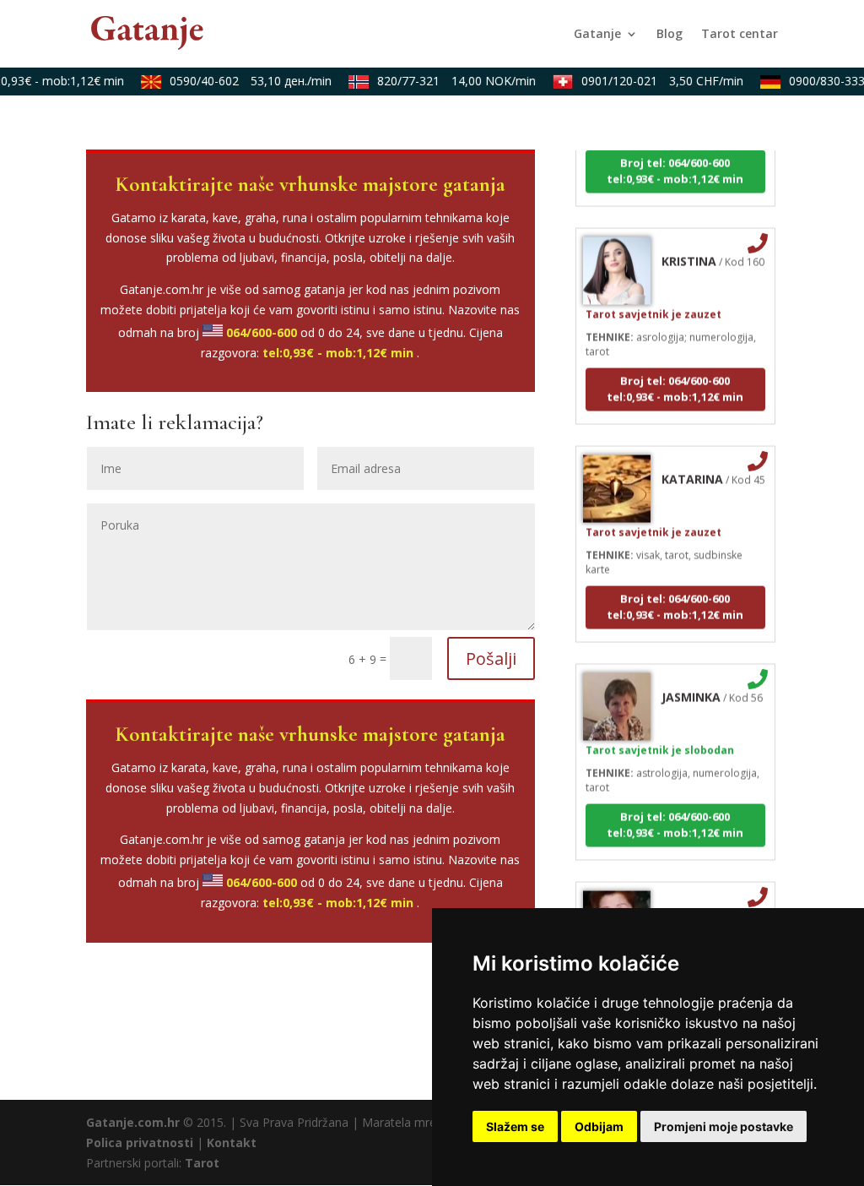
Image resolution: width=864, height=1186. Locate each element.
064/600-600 (261, 332)
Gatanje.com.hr (133, 1122)
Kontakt (231, 1142)
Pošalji (491, 658)
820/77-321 (449, 81)
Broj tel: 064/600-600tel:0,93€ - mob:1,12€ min (675, 162)
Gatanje (597, 34)
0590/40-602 (244, 81)
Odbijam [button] (599, 1126)
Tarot (202, 1163)
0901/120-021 (656, 81)
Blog (669, 34)
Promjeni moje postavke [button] (723, 1126)
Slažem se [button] (515, 1126)
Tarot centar (739, 34)
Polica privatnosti (139, 1142)
